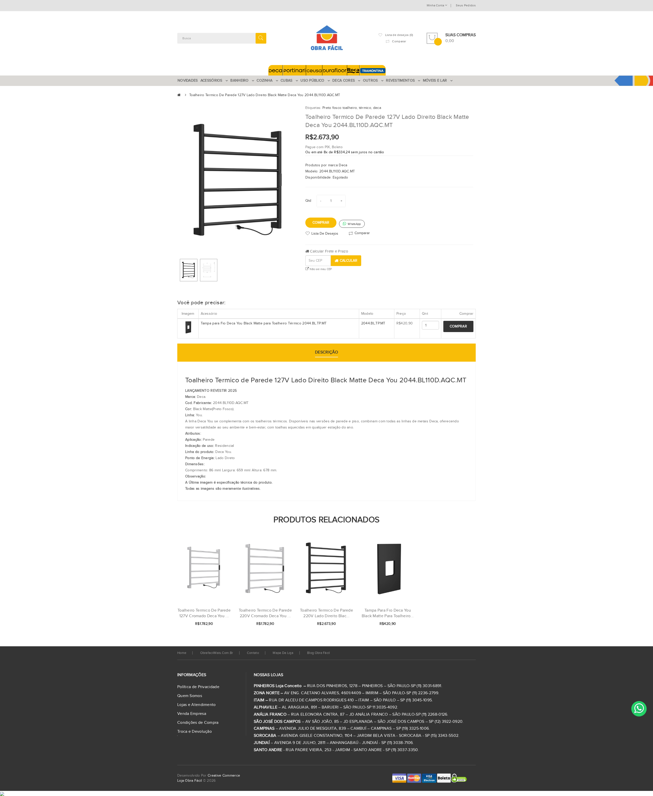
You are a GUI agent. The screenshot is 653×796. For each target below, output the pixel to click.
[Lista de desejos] (210, 624)
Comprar (320, 223)
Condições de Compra (198, 722)
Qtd (308, 201)
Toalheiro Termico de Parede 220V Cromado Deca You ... (265, 613)
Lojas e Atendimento (196, 704)
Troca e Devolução (194, 731)
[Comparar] (219, 624)
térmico (365, 108)
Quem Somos (189, 695)
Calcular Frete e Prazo (328, 251)
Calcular (348, 261)
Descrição (326, 352)
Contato (253, 653)
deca (377, 108)
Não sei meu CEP (320, 269)
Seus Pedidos (466, 5)
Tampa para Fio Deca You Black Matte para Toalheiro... (388, 613)
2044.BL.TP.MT (373, 323)
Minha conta (436, 5)
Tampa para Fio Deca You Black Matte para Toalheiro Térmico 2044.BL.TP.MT (264, 323)
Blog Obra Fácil (318, 653)
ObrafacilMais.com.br (216, 653)
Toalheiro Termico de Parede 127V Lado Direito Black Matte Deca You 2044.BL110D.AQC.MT (264, 95)
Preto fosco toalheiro (339, 108)
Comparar (362, 233)
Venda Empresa (191, 713)
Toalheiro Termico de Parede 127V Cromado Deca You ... (204, 613)
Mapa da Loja (283, 653)
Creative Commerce (224, 776)
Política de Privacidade (198, 687)
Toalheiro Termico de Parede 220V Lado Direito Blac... (326, 613)
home (181, 653)
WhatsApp (354, 224)
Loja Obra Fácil (189, 781)
